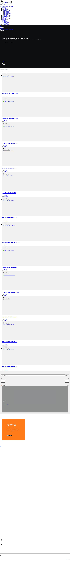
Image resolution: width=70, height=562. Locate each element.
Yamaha (5, 95)
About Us (4, 9)
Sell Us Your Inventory (6, 18)
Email (1, 554)
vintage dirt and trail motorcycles (9, 532)
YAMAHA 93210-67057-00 (9, 143)
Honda (3, 541)
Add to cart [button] (6, 96)
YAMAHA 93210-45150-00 (9, 317)
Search (2, 373)
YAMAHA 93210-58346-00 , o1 (10, 292)
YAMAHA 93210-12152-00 (9, 217)
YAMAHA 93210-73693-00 (9, 267)
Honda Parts (6, 13)
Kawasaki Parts (7, 12)
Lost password (6, 24)
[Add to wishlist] (4, 74)
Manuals (3, 544)
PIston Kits (6, 16)
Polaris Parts (6, 14)
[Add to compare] (6, 74)
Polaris (3, 543)
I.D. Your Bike (4, 17)
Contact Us (6, 404)
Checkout (6, 23)
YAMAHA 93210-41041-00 (9, 342)
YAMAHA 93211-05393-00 (9, 168)
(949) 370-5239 (5, 2)
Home (3, 8)
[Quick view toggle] (8, 75)
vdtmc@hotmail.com (5, 4)
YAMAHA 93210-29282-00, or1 (11, 242)
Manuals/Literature (7, 15)
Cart (5, 22)
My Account (4, 21)
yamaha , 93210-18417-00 (9, 193)
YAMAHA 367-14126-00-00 (10, 118)
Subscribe (2, 557)
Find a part (4, 10)
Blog (3, 19)
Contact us (4, 20)
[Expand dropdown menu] (7, 21)
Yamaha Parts (6, 11)
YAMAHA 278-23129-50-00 (10, 93)
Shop (3, 539)
